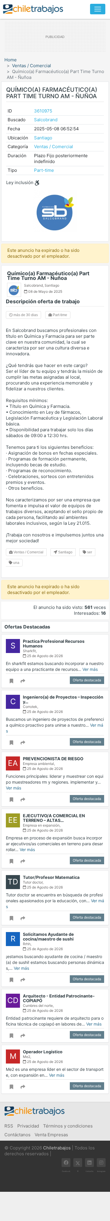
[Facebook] (66, 1162)
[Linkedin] (89, 1162)
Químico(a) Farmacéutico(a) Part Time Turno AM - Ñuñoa (48, 275)
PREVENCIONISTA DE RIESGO (53, 758)
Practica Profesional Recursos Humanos (53, 643)
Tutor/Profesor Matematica (51, 877)
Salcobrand (45, 119)
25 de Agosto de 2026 (44, 656)
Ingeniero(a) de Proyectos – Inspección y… (63, 699)
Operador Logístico (42, 1051)
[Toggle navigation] (97, 9)
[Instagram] (101, 1162)
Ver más (90, 669)
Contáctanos (17, 1134)
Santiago (43, 138)
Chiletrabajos (57, 1148)
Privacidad (28, 1126)
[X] (77, 1162)
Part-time (44, 170)
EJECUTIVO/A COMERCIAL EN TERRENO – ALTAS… (54, 818)
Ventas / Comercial (31, 65)
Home (10, 60)
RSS (8, 1126)
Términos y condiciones (68, 1126)
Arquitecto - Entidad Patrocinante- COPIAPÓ (59, 998)
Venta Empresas (51, 1134)
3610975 (43, 111)
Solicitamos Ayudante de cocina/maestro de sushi (48, 936)
